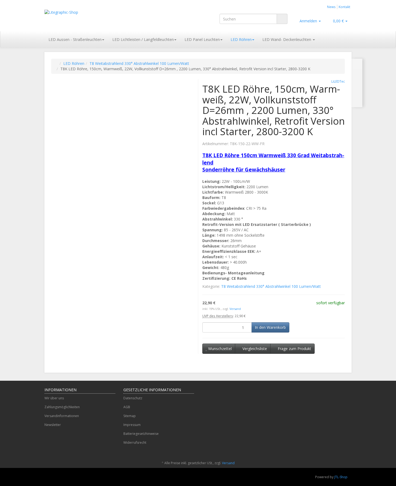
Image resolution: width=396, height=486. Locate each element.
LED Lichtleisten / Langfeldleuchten (143, 39)
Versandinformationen (61, 416)
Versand (235, 309)
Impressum (132, 424)
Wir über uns (54, 398)
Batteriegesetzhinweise (141, 433)
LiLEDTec (338, 81)
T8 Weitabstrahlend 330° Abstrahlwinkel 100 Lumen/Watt (139, 63)
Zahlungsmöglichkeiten (62, 407)
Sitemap (129, 416)
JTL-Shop (341, 477)
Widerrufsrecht (134, 442)
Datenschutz (132, 398)
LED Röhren (241, 39)
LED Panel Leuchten (202, 39)
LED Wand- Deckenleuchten (287, 39)
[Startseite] (56, 63)
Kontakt (344, 7)
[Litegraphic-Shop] (92, 18)
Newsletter (52, 424)
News (331, 7)
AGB (126, 407)
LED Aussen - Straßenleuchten (75, 39)
